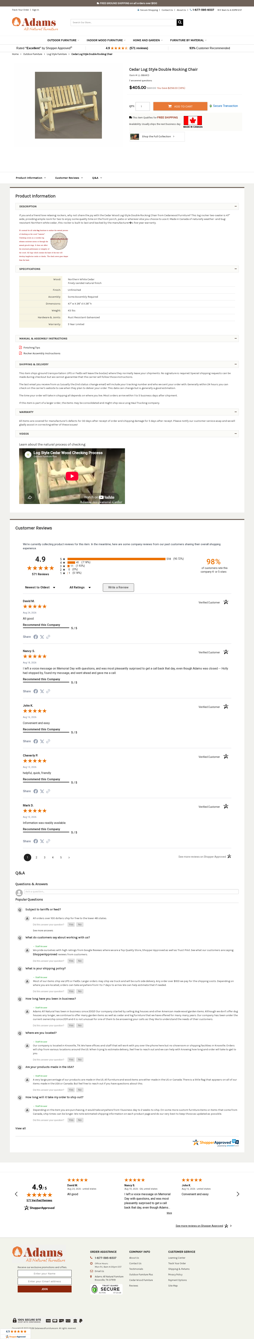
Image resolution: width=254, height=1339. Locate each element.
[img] (39, 1194)
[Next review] (238, 1194)
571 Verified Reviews (39, 1200)
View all (20, 1128)
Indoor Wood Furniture (105, 40)
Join (44, 1289)
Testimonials (136, 1269)
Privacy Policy (175, 1274)
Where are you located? (41, 1032)
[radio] (127, 559)
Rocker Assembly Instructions (41, 353)
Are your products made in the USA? (49, 1067)
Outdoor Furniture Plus (141, 1274)
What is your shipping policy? (45, 968)
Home (15, 54)
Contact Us (167, 10)
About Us (181, 10)
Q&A (95, 177)
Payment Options (177, 1280)
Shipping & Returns (179, 1269)
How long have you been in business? (50, 998)
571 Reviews (45, 574)
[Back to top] (231, 1327)
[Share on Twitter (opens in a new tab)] (42, 637)
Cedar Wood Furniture (141, 1280)
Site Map (173, 1285)
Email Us (99, 1271)
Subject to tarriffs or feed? (43, 909)
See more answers (43, 930)
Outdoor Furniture (61, 40)
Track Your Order (20, 10)
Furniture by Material (187, 40)
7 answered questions (140, 80)
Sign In (35, 10)
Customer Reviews (67, 177)
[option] (68, 105)
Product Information (29, 177)
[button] (71, 924)
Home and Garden (146, 40)
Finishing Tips (31, 347)
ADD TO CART (183, 106)
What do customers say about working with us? (57, 937)
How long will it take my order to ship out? (54, 1097)
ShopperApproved (45, 954)
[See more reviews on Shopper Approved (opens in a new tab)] (48, 637)
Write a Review (118, 587)
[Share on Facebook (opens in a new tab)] (35, 637)
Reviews (133, 1285)
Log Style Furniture (57, 54)
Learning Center (176, 1257)
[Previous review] (16, 1194)
